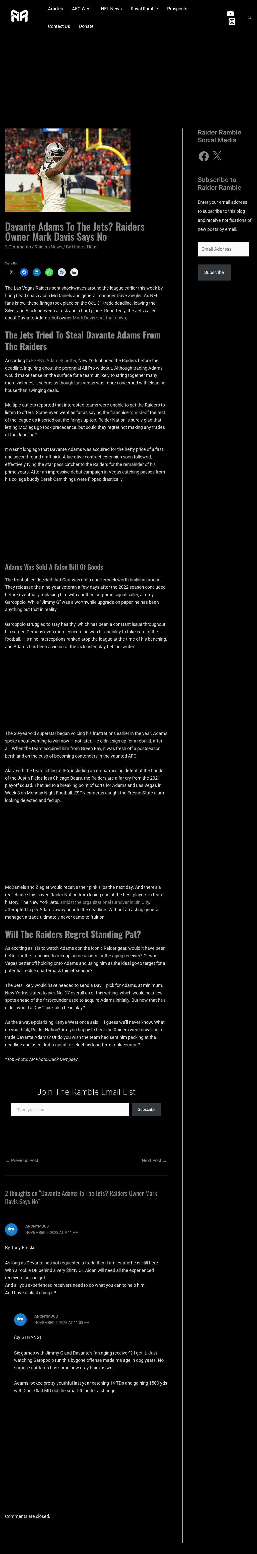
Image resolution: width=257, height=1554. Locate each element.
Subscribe (146, 1109)
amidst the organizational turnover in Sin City (104, 902)
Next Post (154, 1160)
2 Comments (18, 246)
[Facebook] (204, 156)
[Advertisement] (128, 73)
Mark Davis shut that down (99, 317)
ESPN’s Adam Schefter (53, 360)
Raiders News (48, 246)
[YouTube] (230, 14)
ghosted (139, 412)
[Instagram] (232, 21)
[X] (217, 156)
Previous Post (22, 1160)
